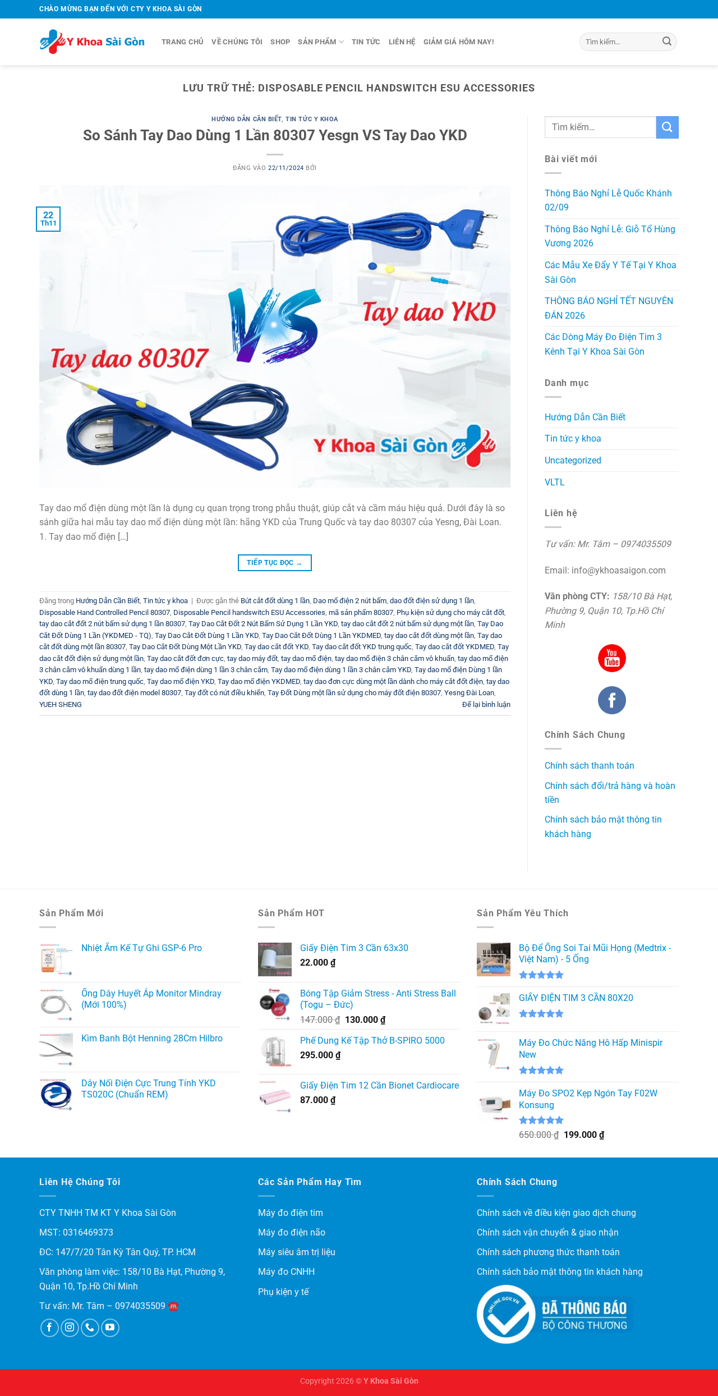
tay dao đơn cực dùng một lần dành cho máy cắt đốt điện (393, 681)
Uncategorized (573, 460)
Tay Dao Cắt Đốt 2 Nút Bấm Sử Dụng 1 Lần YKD (263, 623)
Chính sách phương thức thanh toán (548, 1252)
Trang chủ (183, 42)
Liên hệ (402, 42)
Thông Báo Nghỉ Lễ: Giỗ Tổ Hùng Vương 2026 (610, 236)
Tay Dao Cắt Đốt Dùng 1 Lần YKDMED (321, 635)
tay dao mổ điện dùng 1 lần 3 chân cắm (206, 669)
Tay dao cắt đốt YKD (277, 646)
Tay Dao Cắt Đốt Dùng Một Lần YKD (185, 646)
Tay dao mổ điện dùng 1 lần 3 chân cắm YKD (341, 669)
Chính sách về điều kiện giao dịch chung (556, 1212)
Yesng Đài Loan (469, 692)
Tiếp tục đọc (274, 563)
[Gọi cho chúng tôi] (90, 1328)
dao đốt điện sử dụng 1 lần (432, 600)
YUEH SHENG (60, 704)
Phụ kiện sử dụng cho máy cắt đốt (450, 612)
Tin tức (366, 42)
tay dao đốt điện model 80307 (134, 692)
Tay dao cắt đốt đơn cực (185, 658)
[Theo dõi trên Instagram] (70, 1328)
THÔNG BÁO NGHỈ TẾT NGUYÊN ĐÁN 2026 (609, 308)
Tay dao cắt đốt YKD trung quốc (362, 646)
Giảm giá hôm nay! (459, 42)
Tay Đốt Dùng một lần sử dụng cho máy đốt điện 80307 (354, 692)
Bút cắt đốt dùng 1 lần (275, 600)
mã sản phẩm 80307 (361, 612)
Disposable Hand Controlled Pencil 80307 (104, 612)
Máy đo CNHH (286, 1271)
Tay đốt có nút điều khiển (224, 692)
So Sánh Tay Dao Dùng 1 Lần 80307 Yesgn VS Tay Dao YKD (275, 135)
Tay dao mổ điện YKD (180, 681)
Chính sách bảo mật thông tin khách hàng (560, 1271)
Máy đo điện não (291, 1232)
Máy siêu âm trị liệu (296, 1252)
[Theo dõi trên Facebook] (49, 1328)
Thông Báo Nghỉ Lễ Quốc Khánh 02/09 (608, 200)
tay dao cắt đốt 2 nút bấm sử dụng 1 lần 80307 (112, 623)
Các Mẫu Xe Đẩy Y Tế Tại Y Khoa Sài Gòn (610, 272)
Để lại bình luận (486, 704)
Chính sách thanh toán (589, 765)
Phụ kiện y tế (283, 1292)
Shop (280, 42)
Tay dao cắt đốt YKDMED (454, 646)
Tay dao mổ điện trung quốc (100, 681)
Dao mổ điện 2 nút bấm (349, 600)
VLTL (555, 482)
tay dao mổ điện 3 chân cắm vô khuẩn (394, 658)
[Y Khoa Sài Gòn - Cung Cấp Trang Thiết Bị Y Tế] (92, 42)
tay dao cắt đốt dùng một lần (429, 635)
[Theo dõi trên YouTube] (110, 1328)
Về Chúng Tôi (237, 42)
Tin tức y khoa (312, 119)
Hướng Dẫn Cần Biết (246, 119)
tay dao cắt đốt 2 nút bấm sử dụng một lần (407, 623)
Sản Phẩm (317, 42)
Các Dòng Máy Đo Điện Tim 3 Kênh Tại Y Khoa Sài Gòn (603, 344)
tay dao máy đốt (252, 658)
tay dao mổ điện (306, 658)
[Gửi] (666, 42)
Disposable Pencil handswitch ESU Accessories (249, 612)
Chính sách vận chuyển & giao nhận (548, 1232)
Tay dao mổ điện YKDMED (259, 681)
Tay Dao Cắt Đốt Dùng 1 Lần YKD (207, 635)
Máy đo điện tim (290, 1212)
